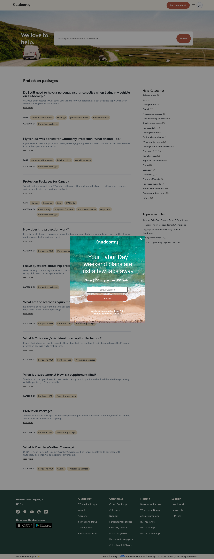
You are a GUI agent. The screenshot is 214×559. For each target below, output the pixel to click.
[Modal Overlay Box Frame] (107, 279)
